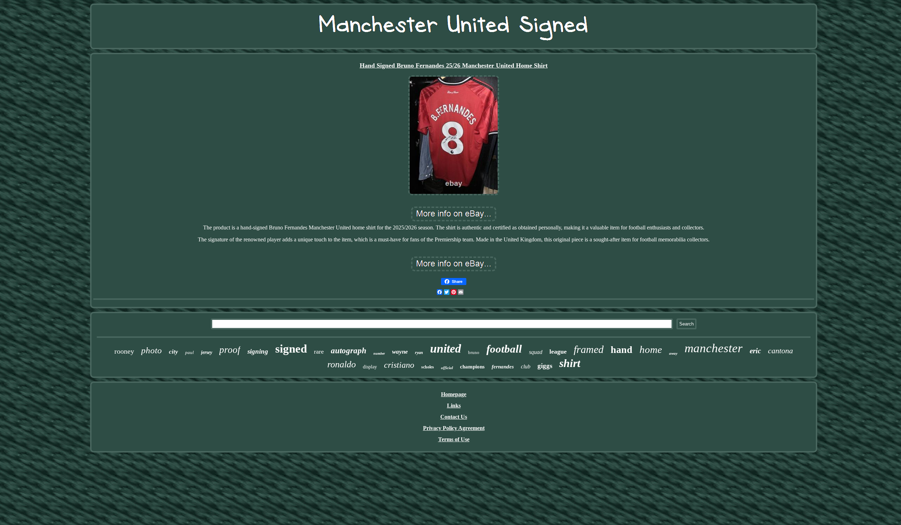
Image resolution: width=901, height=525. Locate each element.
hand (621, 349)
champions (472, 366)
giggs (544, 365)
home (650, 349)
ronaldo (341, 364)
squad (535, 352)
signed (291, 348)
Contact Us (453, 417)
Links (454, 406)
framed (589, 349)
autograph (348, 350)
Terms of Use (454, 439)
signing (257, 351)
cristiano (399, 364)
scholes (427, 367)
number (379, 353)
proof (229, 349)
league (558, 351)
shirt (569, 363)
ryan (419, 352)
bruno (473, 352)
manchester (714, 348)
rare (319, 351)
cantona (780, 350)
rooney (124, 351)
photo (151, 350)
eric (755, 351)
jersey (206, 352)
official (447, 368)
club (525, 366)
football (504, 349)
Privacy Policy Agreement (454, 428)
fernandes (503, 366)
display (370, 366)
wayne (400, 351)
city (173, 351)
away (673, 353)
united (445, 348)
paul (189, 352)
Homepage (453, 394)
